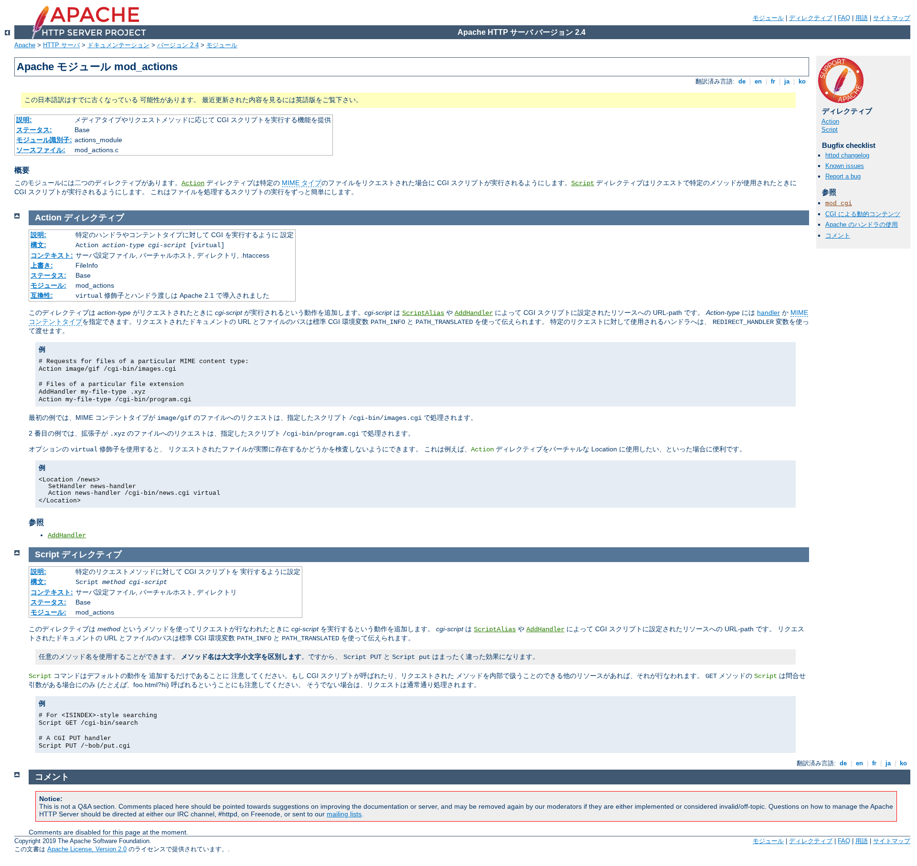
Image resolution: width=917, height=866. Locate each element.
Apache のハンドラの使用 (861, 224)
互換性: (42, 295)
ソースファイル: (40, 150)
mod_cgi (838, 203)
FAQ (844, 17)
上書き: (42, 265)
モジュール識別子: (44, 140)
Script (582, 183)
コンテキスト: (52, 255)
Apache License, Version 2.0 (87, 849)
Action (192, 183)
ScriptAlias (423, 313)
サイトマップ (891, 17)
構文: (38, 245)
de (741, 81)
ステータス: (34, 130)
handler (768, 312)
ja (786, 81)
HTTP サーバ (61, 45)
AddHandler (474, 313)
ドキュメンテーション (118, 45)
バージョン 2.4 (178, 45)
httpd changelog (847, 155)
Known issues (844, 165)
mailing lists (344, 814)
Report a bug (843, 176)
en (758, 81)
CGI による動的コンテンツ (862, 214)
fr (773, 81)
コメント (837, 235)
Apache (24, 45)
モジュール (768, 17)
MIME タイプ (301, 183)
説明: (24, 120)
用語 (861, 17)
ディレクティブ (810, 17)
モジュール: (48, 285)
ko (802, 81)
